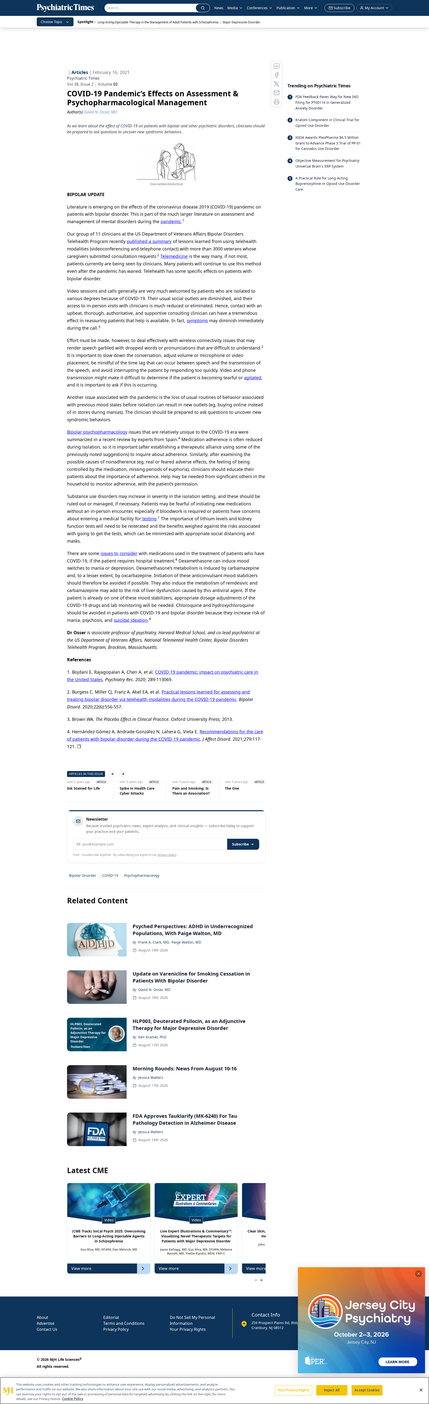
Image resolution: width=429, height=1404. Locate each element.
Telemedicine (174, 256)
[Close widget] (418, 1273)
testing (148, 519)
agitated (252, 378)
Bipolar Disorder (82, 875)
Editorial (111, 1317)
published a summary (149, 241)
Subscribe (240, 844)
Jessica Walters (150, 1077)
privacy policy (167, 855)
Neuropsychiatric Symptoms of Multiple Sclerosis (244, 791)
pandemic (171, 221)
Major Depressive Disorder (241, 22)
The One (179, 788)
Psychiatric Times (83, 78)
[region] (214, 1390)
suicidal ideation (131, 620)
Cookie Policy (72, 1399)
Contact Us (47, 1329)
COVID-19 (110, 875)
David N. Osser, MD (154, 989)
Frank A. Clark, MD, (154, 942)
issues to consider (119, 553)
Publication (286, 7)
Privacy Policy (116, 1329)
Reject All (332, 1390)
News (218, 7)
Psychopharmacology (141, 875)
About (42, 1317)
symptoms (197, 320)
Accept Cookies (367, 1390)
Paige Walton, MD (186, 942)
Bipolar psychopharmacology (97, 432)
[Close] (421, 1389)
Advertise (45, 1323)
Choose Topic (52, 21)
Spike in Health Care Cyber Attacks (84, 791)
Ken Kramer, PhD (152, 1037)
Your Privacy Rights (188, 1329)
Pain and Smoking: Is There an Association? (138, 791)
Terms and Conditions (123, 1323)
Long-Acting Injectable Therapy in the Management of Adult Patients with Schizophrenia (158, 22)
